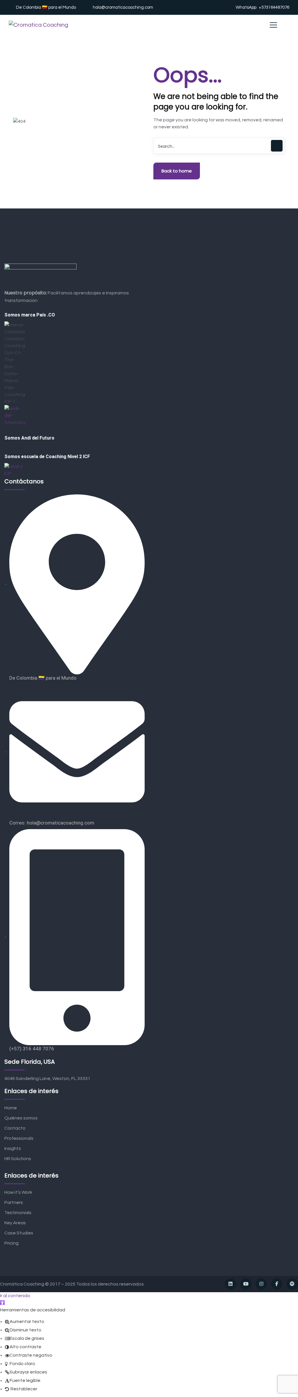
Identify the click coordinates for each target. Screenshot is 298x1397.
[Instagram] (261, 1284)
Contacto (15, 1128)
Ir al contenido (15, 1295)
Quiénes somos (21, 1118)
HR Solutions (17, 1158)
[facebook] (277, 1284)
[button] (2, 1302)
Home (10, 1108)
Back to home (177, 171)
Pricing (11, 1243)
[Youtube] (246, 1284)
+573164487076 (274, 7)
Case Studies (18, 1233)
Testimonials (17, 1212)
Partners (13, 1202)
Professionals (18, 1138)
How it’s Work (18, 1192)
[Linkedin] (230, 1284)
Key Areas (15, 1222)
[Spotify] (292, 1284)
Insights (12, 1148)
